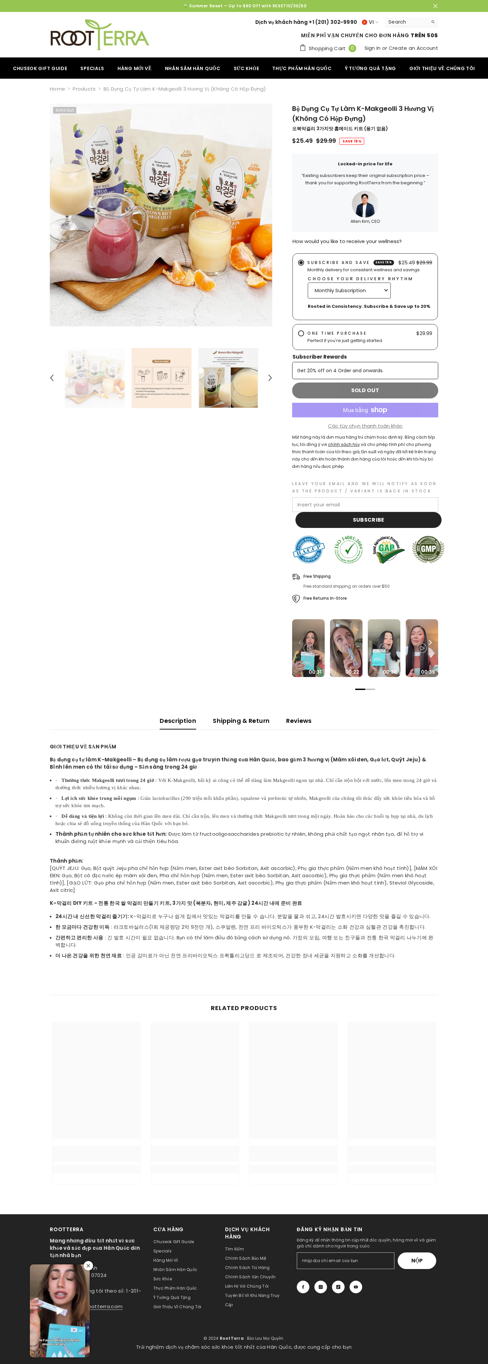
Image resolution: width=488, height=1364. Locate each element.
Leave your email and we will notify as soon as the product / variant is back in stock (364, 487)
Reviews (299, 721)
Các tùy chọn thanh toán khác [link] (365, 425)
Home (57, 88)
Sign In (373, 47)
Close (435, 6)
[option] (244, 6)
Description (178, 721)
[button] (52, 378)
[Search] (411, 22)
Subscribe (368, 520)
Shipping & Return (241, 721)
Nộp (417, 1260)
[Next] (430, 642)
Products (84, 88)
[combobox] (406, 22)
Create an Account (413, 47)
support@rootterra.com (91, 1306)
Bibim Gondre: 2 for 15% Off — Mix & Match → (245, 6)
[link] (96, 1158)
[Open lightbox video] (308, 648)
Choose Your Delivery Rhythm (361, 279)
